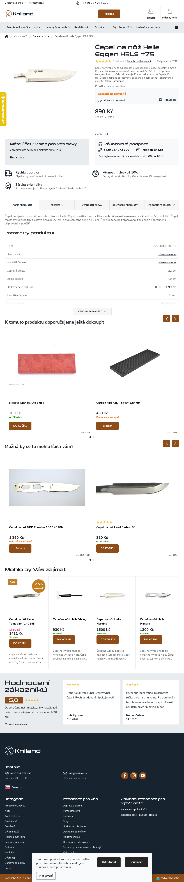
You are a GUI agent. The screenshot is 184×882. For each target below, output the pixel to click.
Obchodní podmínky (74, 831)
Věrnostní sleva (37, 2)
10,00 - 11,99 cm (164, 287)
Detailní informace (114, 81)
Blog (65, 821)
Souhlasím (136, 862)
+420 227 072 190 (116, 150)
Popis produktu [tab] (22, 205)
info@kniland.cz (152, 150)
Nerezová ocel (167, 254)
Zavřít (114, 134)
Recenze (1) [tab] (57, 205)
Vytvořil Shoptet (170, 878)
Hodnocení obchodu (74, 826)
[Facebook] (124, 775)
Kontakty (68, 816)
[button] (26, 646)
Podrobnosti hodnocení (139, 61)
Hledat (109, 14)
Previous (166, 318)
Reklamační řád (71, 837)
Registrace (17, 157)
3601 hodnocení (17, 724)
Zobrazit (107, 426)
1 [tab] (90, 437)
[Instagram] (133, 775)
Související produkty (124, 205)
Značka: (102, 134)
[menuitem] (18, 27)
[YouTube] (142, 775)
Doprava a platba (14, 2)
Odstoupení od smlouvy (76, 842)
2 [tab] (94, 437)
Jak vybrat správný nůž (134, 809)
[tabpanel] (48, 382)
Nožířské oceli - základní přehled (139, 814)
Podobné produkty (159, 205)
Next (175, 318)
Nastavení (46, 876)
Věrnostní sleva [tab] (92, 205)
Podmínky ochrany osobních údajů (82, 847)
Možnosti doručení (114, 100)
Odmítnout (109, 862)
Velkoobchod (70, 852)
